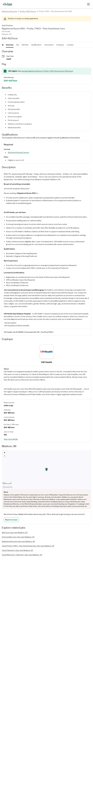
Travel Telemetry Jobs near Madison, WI (17, 550)
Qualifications (36, 45)
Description (49, 45)
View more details (11, 439)
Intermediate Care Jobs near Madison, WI (18, 537)
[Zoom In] (4, 452)
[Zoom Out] (4, 456)
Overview (9, 45)
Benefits (25, 45)
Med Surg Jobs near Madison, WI (14, 532)
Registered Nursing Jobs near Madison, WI (18, 541)
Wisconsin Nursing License (18, 152)
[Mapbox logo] (7, 487)
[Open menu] (2, 45)
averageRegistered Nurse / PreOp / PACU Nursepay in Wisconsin (47, 71)
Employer (60, 45)
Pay (17, 45)
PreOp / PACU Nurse (28, 11)
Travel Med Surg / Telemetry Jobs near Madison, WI (22, 555)
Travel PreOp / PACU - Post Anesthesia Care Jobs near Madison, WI (28, 546)
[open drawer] (88, 4)
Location (70, 45)
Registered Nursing (9, 11)
